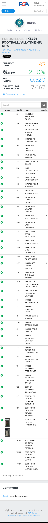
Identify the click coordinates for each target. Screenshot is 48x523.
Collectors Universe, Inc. (33, 510)
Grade (44, 110)
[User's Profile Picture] (19, 22)
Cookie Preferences (31, 515)
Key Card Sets (19, 50)
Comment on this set (15, 94)
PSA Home (32, 513)
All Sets (38, 30)
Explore (39, 10)
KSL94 (31, 23)
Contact (28, 30)
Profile (9, 30)
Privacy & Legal (14, 515)
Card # (19, 110)
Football (6, 50)
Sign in (6, 496)
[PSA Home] (24, 4)
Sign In (8, 11)
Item (27, 110)
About (18, 30)
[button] (40, 4)
